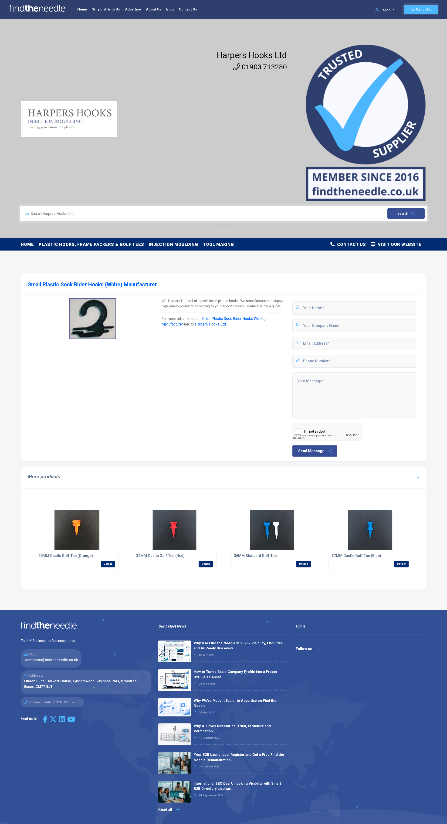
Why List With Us (106, 9)
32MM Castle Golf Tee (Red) (160, 555)
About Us (153, 9)
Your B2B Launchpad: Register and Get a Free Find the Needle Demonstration (239, 757)
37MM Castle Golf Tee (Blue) (356, 555)
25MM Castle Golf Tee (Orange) (65, 555)
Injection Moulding (173, 244)
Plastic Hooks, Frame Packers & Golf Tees (91, 244)
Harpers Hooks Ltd (252, 55)
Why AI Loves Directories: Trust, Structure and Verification (232, 728)
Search (403, 213)
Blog (170, 9)
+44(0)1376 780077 (59, 702)
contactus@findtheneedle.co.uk (51, 660)
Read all (165, 809)
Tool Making (218, 244)
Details (108, 563)
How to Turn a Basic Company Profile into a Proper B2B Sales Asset (235, 674)
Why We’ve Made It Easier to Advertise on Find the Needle (235, 703)
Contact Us (188, 9)
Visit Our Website (399, 244)
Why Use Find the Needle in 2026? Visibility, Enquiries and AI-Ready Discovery (238, 646)
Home (82, 9)
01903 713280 (263, 67)
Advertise (133, 9)
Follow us (304, 649)
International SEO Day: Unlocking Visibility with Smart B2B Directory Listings (237, 786)
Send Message (311, 451)
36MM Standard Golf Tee (255, 555)
